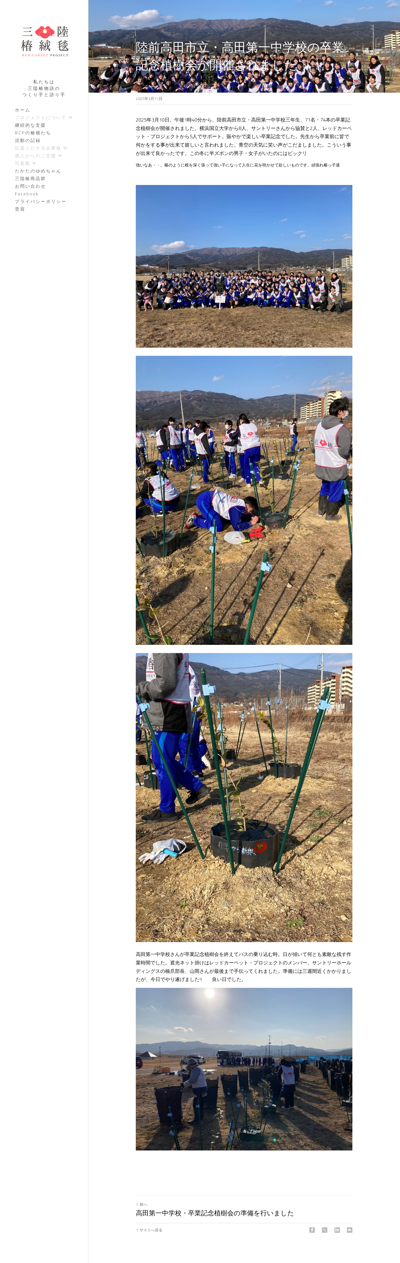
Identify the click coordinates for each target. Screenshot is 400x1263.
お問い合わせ (30, 186)
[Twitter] (324, 1230)
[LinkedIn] (337, 1230)
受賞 (20, 209)
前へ (143, 1204)
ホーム (22, 110)
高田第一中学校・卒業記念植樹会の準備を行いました (215, 1213)
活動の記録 (28, 140)
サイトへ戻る (151, 1230)
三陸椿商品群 (30, 178)
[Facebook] (312, 1230)
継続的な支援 (30, 125)
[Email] (349, 1230)
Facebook (27, 193)
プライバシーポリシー (41, 201)
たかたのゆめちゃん (38, 171)
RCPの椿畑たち (33, 132)
